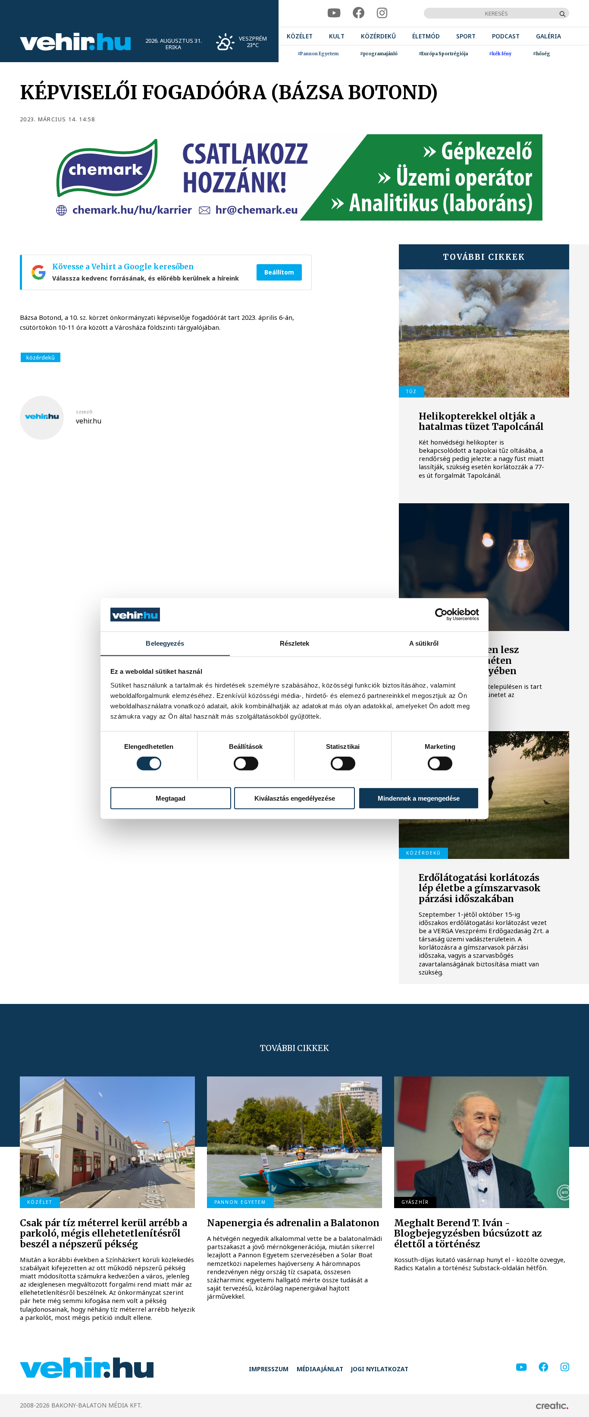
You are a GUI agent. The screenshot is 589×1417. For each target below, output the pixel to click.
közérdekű (40, 357)
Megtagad (170, 798)
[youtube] (334, 13)
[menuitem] (300, 36)
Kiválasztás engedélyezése (294, 798)
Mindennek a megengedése (419, 798)
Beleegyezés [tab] (165, 643)
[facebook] (359, 13)
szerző (84, 412)
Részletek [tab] (295, 643)
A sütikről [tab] (424, 643)
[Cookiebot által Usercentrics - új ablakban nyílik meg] (441, 614)
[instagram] (382, 13)
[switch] (246, 763)
